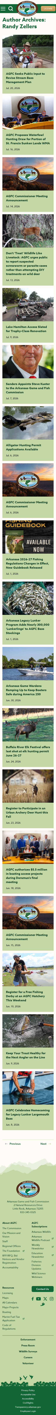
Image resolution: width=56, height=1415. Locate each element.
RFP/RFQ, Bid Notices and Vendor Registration (13, 1259)
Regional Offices (11, 1246)
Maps (5, 1298)
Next (43, 1143)
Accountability (10, 1267)
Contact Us (42, 1289)
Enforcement (28, 1339)
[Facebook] (33, 1299)
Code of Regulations (9, 1327)
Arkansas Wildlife (41, 1232)
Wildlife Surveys (28, 1351)
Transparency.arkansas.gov (28, 1406)
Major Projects (10, 1307)
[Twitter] (45, 1299)
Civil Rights (28, 1402)
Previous (15, 1143)
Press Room (28, 1345)
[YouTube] (38, 1298)
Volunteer (28, 1363)
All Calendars (9, 1302)
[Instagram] (51, 1299)
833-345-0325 (28, 1212)
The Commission (11, 1228)
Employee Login (28, 1411)
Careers (28, 1357)
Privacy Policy (28, 1390)
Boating (6, 1312)
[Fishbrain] (42, 1304)
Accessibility (28, 1398)
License (48, 8)
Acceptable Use (28, 1394)
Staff (5, 1241)
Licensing (7, 1293)
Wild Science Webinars (39, 1275)
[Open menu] (3, 8)
